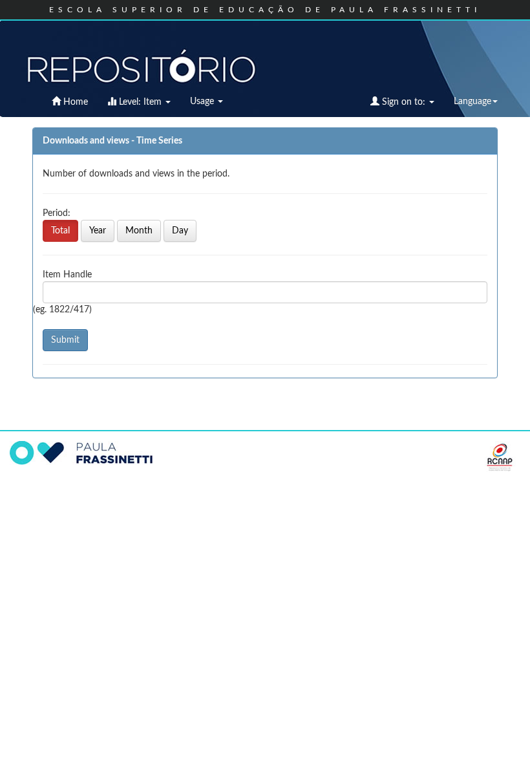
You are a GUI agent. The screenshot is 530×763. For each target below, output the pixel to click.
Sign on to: (403, 102)
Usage (203, 101)
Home (74, 102)
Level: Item (140, 102)
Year (97, 230)
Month (139, 230)
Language (472, 101)
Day (180, 230)
